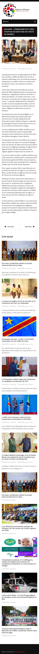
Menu (6, 21)
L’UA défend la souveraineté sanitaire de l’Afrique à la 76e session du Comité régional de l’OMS (19, 528)
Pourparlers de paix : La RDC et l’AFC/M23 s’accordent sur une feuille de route (18, 340)
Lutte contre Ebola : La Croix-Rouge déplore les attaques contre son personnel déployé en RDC (19, 597)
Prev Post (11, 227)
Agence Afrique (29, 306)
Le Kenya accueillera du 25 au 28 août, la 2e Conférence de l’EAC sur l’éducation (18, 302)
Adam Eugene (28, 69)
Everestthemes (20, 652)
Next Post (28, 227)
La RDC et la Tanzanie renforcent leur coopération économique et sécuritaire (16, 418)
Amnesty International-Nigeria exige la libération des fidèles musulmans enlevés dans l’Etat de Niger (19, 631)
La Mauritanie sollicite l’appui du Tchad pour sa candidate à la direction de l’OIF (18, 380)
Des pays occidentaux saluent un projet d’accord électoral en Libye (17, 264)
